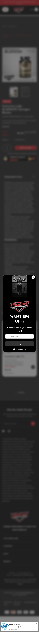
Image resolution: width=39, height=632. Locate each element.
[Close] (33, 277)
